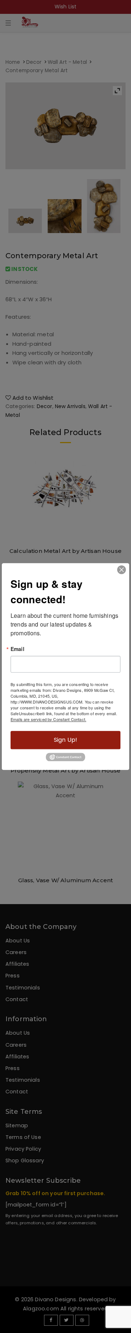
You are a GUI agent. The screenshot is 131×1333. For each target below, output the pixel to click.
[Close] (121, 569)
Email (17, 648)
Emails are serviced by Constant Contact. (48, 719)
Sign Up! (65, 740)
